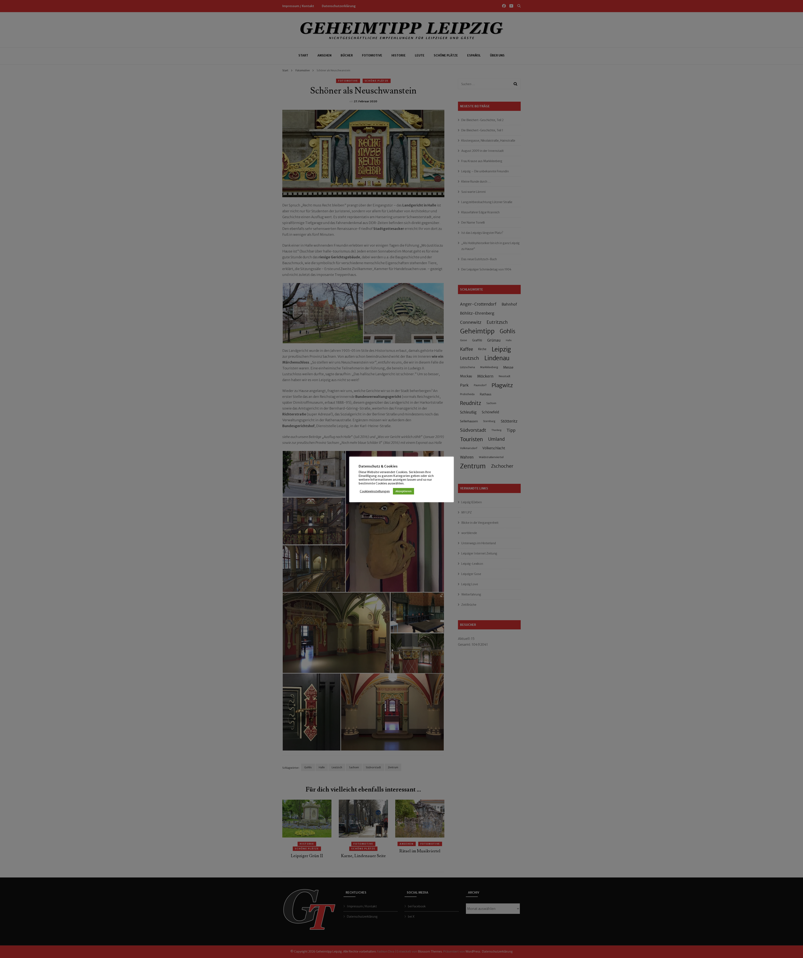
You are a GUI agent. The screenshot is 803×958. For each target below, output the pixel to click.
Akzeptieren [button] (403, 491)
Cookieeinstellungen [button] (375, 491)
